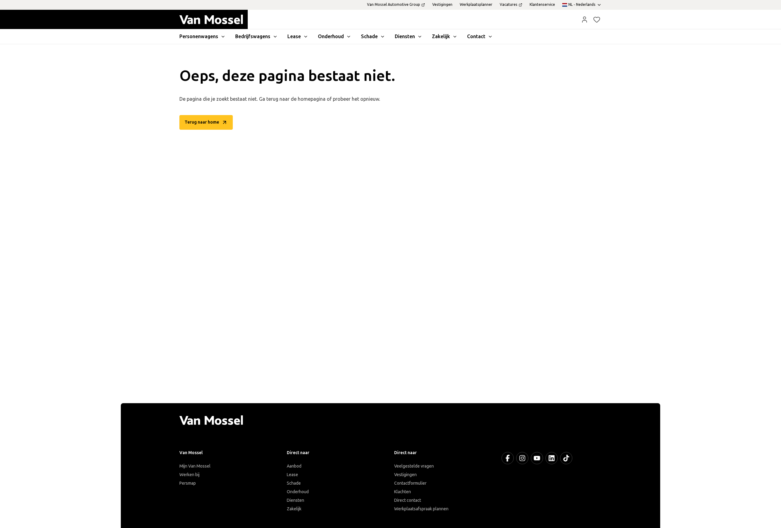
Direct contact (407, 500)
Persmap (187, 483)
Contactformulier (410, 483)
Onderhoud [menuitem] (331, 36)
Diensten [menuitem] (405, 36)
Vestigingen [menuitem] (442, 4)
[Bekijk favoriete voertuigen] (597, 19)
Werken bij (189, 474)
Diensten (295, 500)
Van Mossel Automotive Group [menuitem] (393, 4)
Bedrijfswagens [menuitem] (252, 36)
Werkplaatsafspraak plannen (421, 509)
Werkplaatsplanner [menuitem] (476, 4)
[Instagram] (522, 458)
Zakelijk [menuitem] (441, 36)
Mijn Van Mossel (195, 466)
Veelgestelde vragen (414, 466)
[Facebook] (508, 458)
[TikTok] (566, 458)
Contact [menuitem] (476, 36)
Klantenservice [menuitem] (542, 4)
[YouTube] (537, 458)
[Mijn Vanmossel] (584, 19)
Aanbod (294, 466)
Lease (292, 474)
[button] (584, 19)
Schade (294, 483)
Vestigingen (405, 474)
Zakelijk (294, 509)
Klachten (402, 491)
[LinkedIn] (551, 458)
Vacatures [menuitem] (508, 4)
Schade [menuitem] (369, 36)
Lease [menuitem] (294, 36)
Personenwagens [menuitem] (198, 36)
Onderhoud (298, 491)
